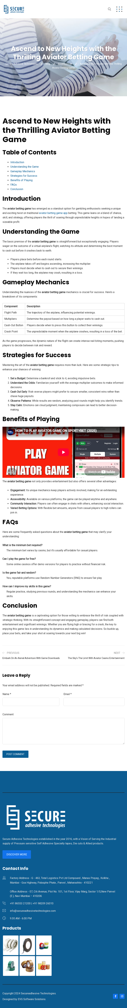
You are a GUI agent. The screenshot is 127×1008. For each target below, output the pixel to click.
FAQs (13, 184)
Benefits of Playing (21, 180)
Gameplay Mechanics (22, 171)
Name (6, 694)
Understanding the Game (24, 166)
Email (68, 694)
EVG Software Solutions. (32, 999)
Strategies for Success (23, 175)
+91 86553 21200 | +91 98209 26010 (31, 903)
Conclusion (16, 189)
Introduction (17, 162)
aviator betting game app (53, 213)
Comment (8, 714)
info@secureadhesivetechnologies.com (33, 910)
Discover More (16, 854)
